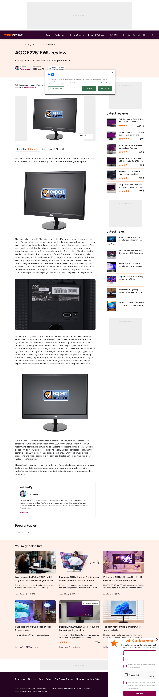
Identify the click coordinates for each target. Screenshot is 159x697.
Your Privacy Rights (56, 88)
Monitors (38, 45)
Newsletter (113, 35)
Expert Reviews (11, 35)
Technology (60, 35)
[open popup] (90, 136)
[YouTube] (144, 34)
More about (25, 512)
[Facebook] (123, 34)
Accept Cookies (104, 88)
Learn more (29, 87)
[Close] (112, 72)
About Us (80, 679)
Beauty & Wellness (96, 35)
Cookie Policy (105, 83)
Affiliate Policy (94, 679)
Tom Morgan (25, 69)
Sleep (48, 35)
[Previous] (19, 118)
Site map (32, 679)
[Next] (92, 118)
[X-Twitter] (134, 34)
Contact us (20, 679)
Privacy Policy (45, 679)
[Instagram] (139, 34)
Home (17, 45)
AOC (28, 533)
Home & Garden (77, 35)
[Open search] (152, 34)
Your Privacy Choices (64, 679)
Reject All (89, 88)
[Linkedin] (128, 34)
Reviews (19, 533)
